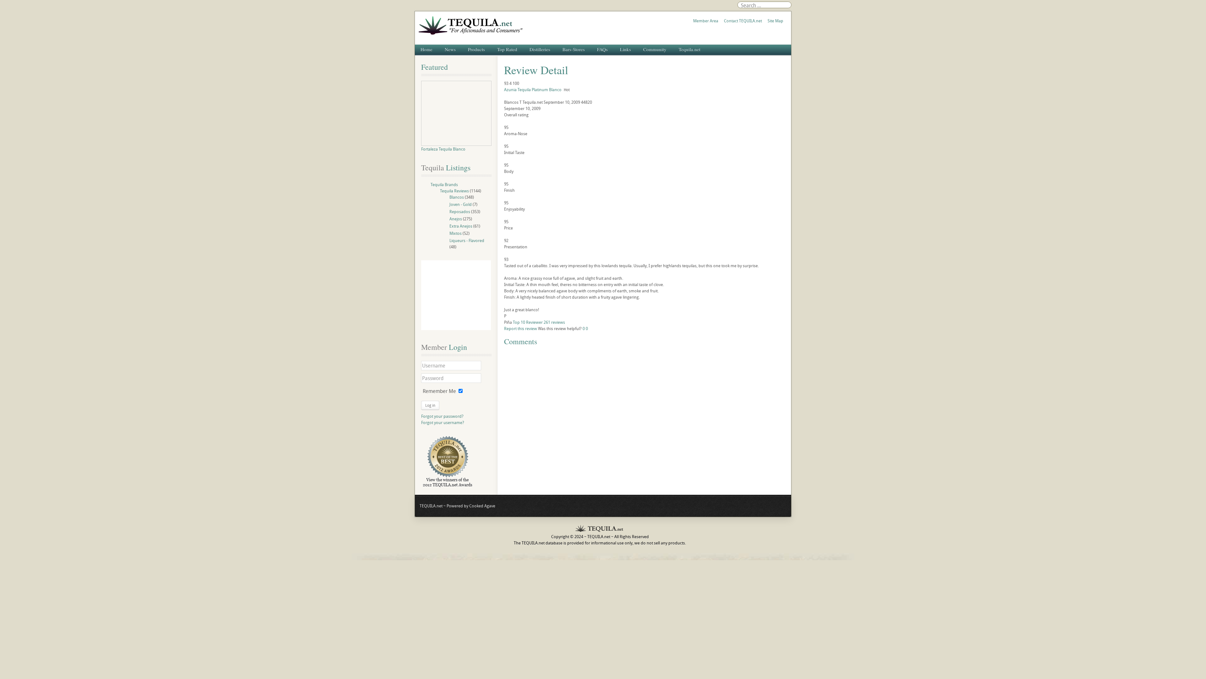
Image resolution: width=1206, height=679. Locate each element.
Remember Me (439, 391)
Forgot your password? (442, 416)
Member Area (705, 21)
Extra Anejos (460, 226)
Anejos (455, 219)
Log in (430, 405)
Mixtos (455, 233)
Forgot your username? (442, 422)
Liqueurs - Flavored (466, 240)
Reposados (459, 211)
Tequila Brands (444, 184)
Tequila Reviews (454, 191)
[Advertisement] (456, 295)
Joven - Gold (460, 204)
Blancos (456, 197)
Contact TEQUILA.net (743, 21)
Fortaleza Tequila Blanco (443, 149)
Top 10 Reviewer (528, 322)
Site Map (775, 21)
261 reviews (554, 322)
